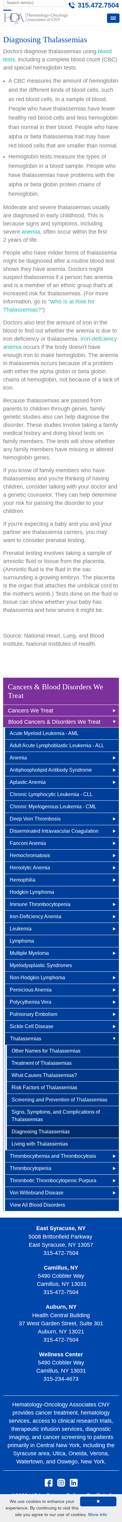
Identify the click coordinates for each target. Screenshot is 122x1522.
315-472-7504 (61, 1253)
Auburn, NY (61, 1307)
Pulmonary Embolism (33, 1014)
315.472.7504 (98, 5)
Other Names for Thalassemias (46, 1050)
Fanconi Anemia (28, 843)
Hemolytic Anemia (30, 867)
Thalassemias (25, 1038)
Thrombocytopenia (30, 1168)
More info (97, 1514)
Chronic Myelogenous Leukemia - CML (53, 806)
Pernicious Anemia (31, 989)
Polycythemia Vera (30, 1002)
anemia (31, 232)
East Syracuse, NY (61, 1228)
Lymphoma (22, 941)
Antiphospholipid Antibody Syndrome (51, 770)
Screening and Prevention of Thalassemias (59, 1099)
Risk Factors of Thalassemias (44, 1087)
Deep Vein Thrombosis (35, 818)
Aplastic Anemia (28, 782)
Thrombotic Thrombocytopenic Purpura (53, 1180)
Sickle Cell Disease (31, 1026)
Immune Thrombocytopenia (40, 904)
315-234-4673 (61, 1379)
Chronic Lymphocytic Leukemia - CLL (51, 794)
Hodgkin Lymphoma (32, 892)
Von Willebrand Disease (37, 1192)
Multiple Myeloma (29, 953)
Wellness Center (61, 1354)
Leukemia (21, 928)
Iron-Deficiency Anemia (35, 916)
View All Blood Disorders (37, 1205)
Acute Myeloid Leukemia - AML (44, 733)
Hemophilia (22, 880)
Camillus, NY (61, 1268)
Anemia (18, 757)
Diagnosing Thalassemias (41, 1131)
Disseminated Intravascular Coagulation (54, 831)
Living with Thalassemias (40, 1144)
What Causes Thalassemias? (44, 1075)
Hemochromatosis (30, 855)
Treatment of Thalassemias (42, 1063)
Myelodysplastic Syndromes (41, 965)
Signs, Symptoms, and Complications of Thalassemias (56, 1115)
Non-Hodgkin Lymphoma (37, 977)
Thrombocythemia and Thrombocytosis (53, 1156)
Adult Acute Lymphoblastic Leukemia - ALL (57, 745)
